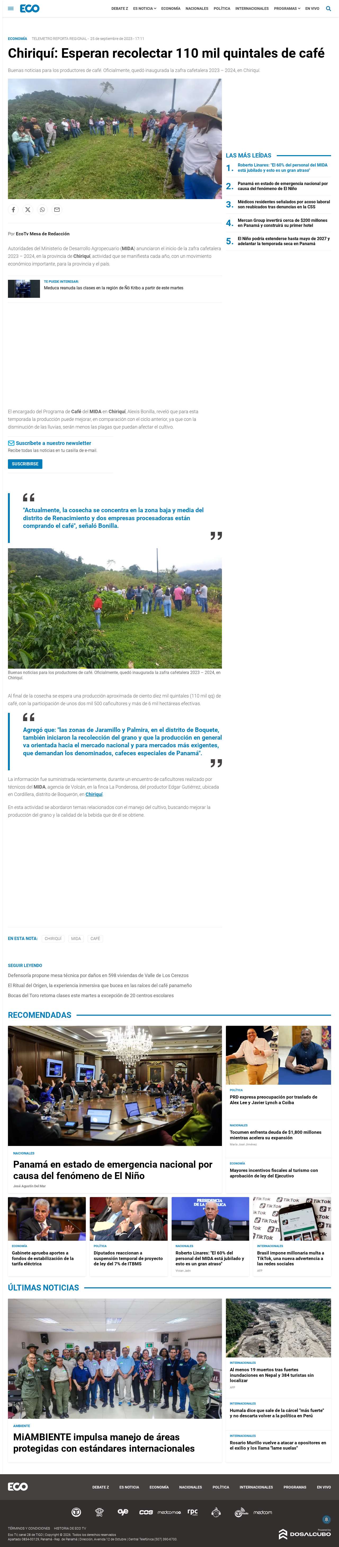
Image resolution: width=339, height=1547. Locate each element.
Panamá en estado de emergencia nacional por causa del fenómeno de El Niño (283, 186)
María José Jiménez (243, 1144)
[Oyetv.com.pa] (123, 1516)
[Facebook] (13, 209)
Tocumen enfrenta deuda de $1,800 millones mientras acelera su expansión (276, 1135)
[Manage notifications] (326, 1519)
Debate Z (119, 8)
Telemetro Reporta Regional (59, 39)
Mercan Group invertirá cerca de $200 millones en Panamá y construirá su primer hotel (282, 223)
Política (222, 8)
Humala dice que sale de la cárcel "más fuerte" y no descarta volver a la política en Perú (277, 1413)
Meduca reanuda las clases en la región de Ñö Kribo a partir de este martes (113, 287)
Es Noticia (143, 8)
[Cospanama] (146, 1516)
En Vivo (312, 8)
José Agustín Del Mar (29, 1186)
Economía (170, 8)
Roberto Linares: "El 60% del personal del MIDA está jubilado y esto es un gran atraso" (283, 168)
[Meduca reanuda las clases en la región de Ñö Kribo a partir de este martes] (24, 296)
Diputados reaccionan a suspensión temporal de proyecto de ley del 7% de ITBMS (128, 1258)
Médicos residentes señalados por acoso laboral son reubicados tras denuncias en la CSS (284, 204)
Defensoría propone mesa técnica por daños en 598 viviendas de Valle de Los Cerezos (98, 975)
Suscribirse (25, 463)
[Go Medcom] (169, 1516)
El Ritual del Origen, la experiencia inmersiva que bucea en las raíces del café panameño (100, 985)
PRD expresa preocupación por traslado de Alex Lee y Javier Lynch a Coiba (273, 1099)
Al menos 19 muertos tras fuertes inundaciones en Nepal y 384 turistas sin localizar (272, 1375)
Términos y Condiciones (29, 1528)
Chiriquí (94, 794)
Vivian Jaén (183, 1270)
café (95, 938)
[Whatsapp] (42, 209)
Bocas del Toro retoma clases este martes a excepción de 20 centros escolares (91, 995)
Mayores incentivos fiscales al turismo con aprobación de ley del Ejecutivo (274, 1173)
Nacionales (197, 8)
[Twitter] (27, 209)
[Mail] (57, 209)
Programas (285, 8)
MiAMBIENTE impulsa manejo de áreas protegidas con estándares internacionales (104, 1443)
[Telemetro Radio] (239, 1516)
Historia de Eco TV (70, 1528)
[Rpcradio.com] (192, 1516)
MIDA (76, 938)
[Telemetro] (76, 1516)
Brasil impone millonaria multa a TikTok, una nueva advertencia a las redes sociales (290, 1258)
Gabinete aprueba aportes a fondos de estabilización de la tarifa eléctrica (43, 1258)
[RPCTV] (99, 1516)
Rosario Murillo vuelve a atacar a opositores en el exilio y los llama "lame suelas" (278, 1445)
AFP (259, 1270)
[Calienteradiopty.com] (216, 1516)
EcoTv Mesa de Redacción (43, 233)
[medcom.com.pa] (262, 1516)
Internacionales (252, 8)
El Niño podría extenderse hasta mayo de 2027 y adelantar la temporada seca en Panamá (284, 241)
